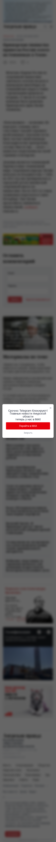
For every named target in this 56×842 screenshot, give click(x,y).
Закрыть (28, 432)
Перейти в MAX (28, 426)
